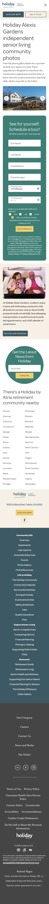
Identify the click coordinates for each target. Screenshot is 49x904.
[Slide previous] (6, 98)
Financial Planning (24, 639)
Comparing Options (25, 634)
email (36, 214)
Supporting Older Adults (24, 649)
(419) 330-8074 (13, 14)
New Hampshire (32, 437)
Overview (24, 540)
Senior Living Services (24, 629)
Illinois (6, 442)
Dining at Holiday (24, 594)
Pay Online (25, 754)
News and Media (24, 745)
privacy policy (27, 249)
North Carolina (31, 447)
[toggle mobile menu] (45, 5)
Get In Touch (36, 14)
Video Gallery (24, 694)
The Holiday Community (24, 579)
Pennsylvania (31, 463)
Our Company (24, 717)
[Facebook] (24, 520)
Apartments (24, 545)
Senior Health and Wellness (25, 674)
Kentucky (7, 463)
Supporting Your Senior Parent (24, 679)
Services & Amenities (24, 589)
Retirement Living (24, 669)
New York (29, 442)
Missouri (29, 416)
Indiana (6, 447)
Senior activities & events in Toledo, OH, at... (24, 876)
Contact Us (24, 736)
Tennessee (30, 473)
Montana (29, 421)
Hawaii (6, 437)
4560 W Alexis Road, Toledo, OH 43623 (24, 504)
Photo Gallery (24, 565)
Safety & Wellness (24, 604)
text (15, 214)
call (25, 214)
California (7, 421)
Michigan (7, 484)
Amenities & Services (24, 555)
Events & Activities (24, 599)
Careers (24, 726)
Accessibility (12, 811)
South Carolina (32, 468)
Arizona (6, 411)
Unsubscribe (33, 805)
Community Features (24, 584)
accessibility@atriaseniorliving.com (21, 862)
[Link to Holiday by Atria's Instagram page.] (33, 767)
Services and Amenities (15, 333)
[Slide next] (42, 98)
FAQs (24, 654)
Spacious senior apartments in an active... (24, 885)
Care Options (24, 550)
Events (24, 560)
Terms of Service (29, 254)
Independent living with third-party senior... (24, 881)
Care (24, 609)
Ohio (27, 452)
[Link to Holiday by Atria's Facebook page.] (25, 767)
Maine (5, 473)
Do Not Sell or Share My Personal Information (23, 826)
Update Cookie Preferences (23, 818)
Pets (24, 619)
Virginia (28, 478)
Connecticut (8, 426)
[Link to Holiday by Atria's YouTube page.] (17, 767)
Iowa (5, 452)
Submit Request (24, 229)
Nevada (28, 432)
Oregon (28, 458)
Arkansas (7, 416)
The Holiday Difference (24, 689)
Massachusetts (9, 478)
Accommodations (32, 811)
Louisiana (7, 468)
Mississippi (30, 411)
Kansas (6, 458)
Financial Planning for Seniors (24, 684)
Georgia (6, 432)
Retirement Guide (24, 664)
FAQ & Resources (24, 570)
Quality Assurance (24, 614)
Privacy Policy (13, 254)
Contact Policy (14, 805)
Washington (30, 484)
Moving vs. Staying (24, 644)
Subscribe (24, 375)
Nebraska (29, 426)
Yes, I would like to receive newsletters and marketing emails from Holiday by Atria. (24, 220)
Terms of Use (14, 788)
